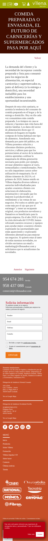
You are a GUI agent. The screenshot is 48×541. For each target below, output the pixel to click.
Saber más (31, 534)
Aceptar (39, 534)
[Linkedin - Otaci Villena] (22, 427)
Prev (8, 256)
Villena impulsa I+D (10, 455)
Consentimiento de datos (33, 518)
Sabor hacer (7, 459)
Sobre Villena (8, 447)
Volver (37, 58)
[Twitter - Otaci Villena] (11, 427)
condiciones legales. (29, 343)
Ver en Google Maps (9, 396)
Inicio (5, 440)
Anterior (18, 269)
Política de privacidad (9, 518)
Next (39, 256)
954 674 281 (13, 279)
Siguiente (29, 269)
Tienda (5, 470)
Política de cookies (20, 518)
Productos (6, 444)
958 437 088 (13, 285)
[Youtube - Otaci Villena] (16, 427)
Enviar (13, 355)
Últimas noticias (9, 466)
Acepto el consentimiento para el (24, 347)
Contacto (6, 462)
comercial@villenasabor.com (17, 291)
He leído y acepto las (22, 343)
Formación (7, 451)
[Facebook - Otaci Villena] (5, 427)
